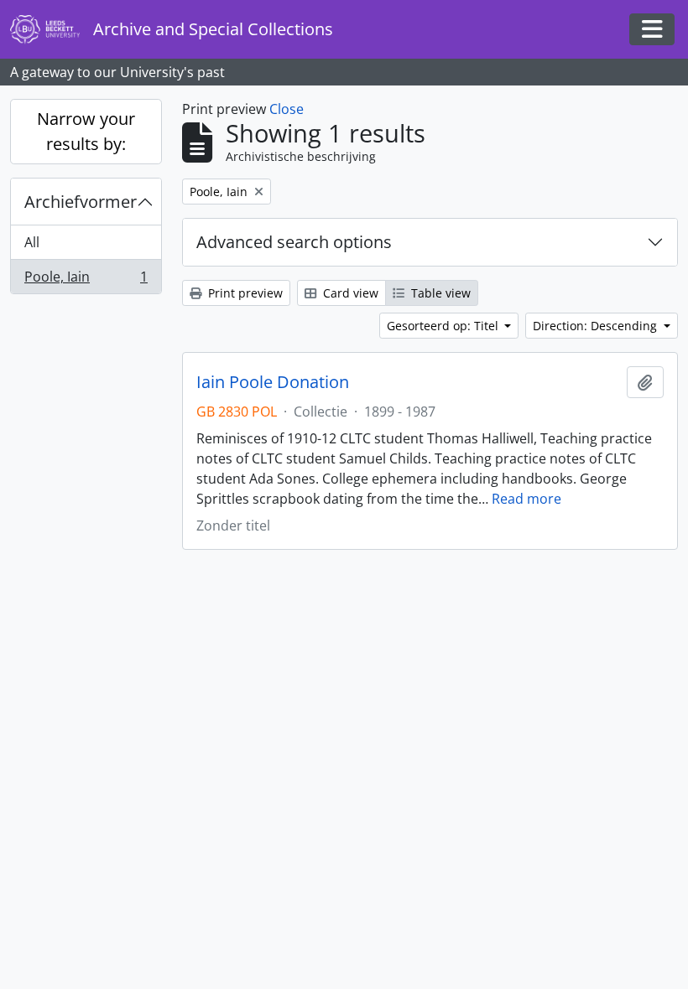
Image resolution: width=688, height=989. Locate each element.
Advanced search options (294, 241)
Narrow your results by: (86, 131)
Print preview (244, 293)
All (31, 242)
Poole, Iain (85, 280)
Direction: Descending (596, 326)
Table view (439, 293)
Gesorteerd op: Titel (444, 326)
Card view (349, 293)
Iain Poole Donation (272, 382)
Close (286, 109)
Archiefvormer (80, 201)
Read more (526, 498)
